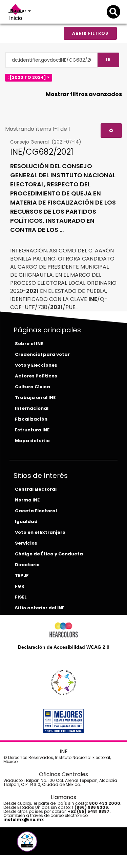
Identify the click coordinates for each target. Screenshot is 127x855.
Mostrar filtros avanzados (84, 94)
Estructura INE (32, 430)
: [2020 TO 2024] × (28, 77)
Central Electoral (36, 489)
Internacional (31, 408)
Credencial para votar (42, 354)
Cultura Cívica (32, 387)
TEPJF (22, 575)
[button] (27, 841)
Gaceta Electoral (36, 511)
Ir (108, 60)
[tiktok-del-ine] (45, 844)
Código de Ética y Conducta (49, 554)
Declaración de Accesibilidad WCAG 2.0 (63, 647)
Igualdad (26, 521)
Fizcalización (31, 419)
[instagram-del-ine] (40, 844)
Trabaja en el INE (35, 397)
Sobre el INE (29, 343)
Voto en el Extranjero (40, 532)
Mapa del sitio (32, 440)
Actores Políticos (36, 376)
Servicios (26, 543)
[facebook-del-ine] (15, 844)
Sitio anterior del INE (39, 608)
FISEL (21, 597)
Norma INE (27, 500)
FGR (19, 586)
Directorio (27, 564)
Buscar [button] (18, 10)
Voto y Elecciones (36, 365)
